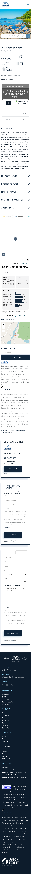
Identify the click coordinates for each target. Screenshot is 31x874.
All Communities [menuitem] (7, 759)
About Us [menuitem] (5, 713)
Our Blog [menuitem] (4, 723)
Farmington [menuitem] (5, 741)
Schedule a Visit (21, 552)
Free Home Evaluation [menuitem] (8, 770)
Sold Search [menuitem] (5, 697)
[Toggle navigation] (28, 4)
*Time (5, 578)
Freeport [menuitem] (4, 751)
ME (13, 430)
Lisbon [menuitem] (4, 744)
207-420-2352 (9, 669)
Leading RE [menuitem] (5, 725)
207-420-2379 (11, 458)
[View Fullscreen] (3, 331)
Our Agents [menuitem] (5, 715)
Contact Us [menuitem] (5, 728)
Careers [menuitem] (4, 718)
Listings (8, 430)
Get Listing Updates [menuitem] (8, 702)
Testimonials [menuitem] (5, 720)
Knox (17, 430)
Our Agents (6, 473)
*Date (5, 571)
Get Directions (15, 357)
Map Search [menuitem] (5, 694)
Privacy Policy (6, 389)
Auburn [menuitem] (4, 736)
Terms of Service (11, 640)
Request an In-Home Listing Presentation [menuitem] (14, 772)
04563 (5, 433)
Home (3, 430)
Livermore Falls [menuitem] (6, 746)
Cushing (22, 430)
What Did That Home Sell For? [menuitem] (11, 775)
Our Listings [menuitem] (5, 699)
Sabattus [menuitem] (4, 754)
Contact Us (13, 469)
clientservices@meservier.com (13, 677)
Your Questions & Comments (12, 585)
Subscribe (13, 535)
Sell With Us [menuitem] (6, 767)
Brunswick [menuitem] (5, 739)
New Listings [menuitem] (6, 704)
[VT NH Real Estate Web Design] (15, 861)
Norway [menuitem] (4, 749)
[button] (28, 36)
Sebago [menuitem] (4, 756)
